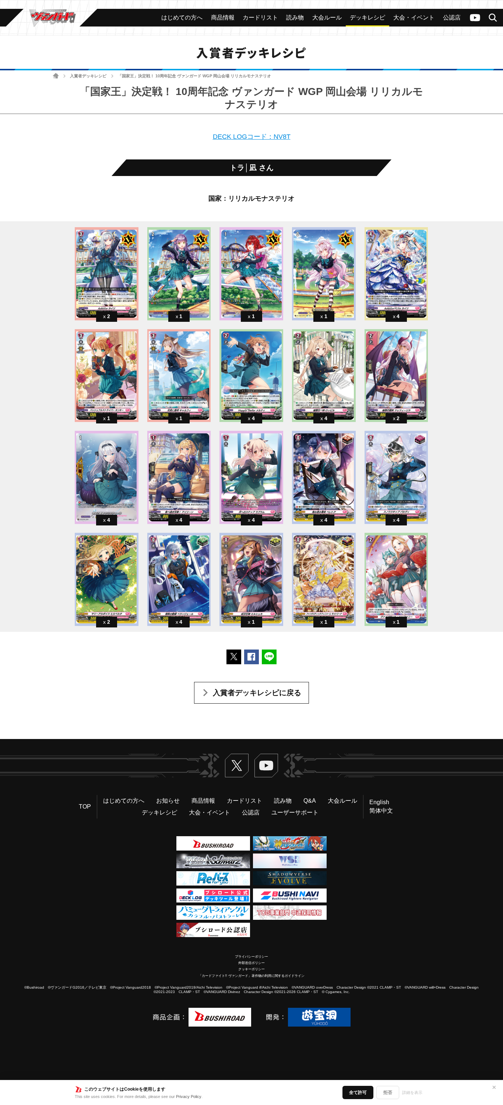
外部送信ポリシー (251, 963)
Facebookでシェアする (251, 657)
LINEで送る (269, 657)
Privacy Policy (188, 1096)
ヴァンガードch (475, 17)
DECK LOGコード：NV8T (252, 136)
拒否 (387, 1092)
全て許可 (358, 1092)
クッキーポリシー (251, 969)
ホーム (56, 76)
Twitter (237, 765)
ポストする (233, 657)
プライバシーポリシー (251, 956)
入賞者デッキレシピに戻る (257, 693)
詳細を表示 (412, 1092)
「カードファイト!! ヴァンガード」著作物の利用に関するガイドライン (251, 976)
